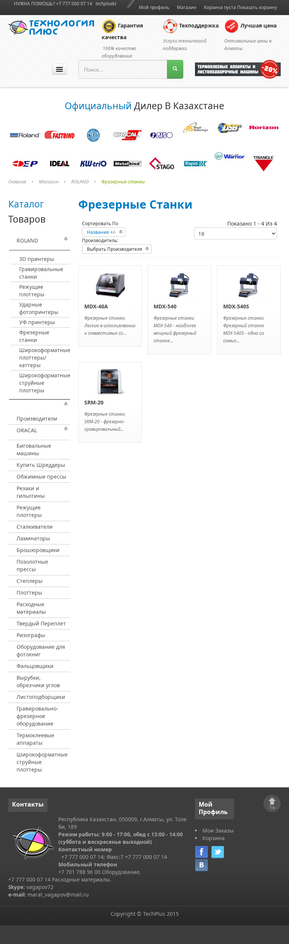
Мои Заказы (218, 830)
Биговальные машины (34, 449)
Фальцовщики (35, 665)
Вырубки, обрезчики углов (38, 681)
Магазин (186, 7)
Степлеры (30, 580)
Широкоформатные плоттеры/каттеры (44, 357)
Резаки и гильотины (31, 492)
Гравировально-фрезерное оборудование (37, 716)
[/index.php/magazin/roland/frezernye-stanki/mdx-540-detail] (179, 284)
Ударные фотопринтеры (38, 308)
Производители (37, 418)
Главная (17, 181)
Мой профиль (154, 7)
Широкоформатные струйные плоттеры (44, 383)
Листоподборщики (41, 696)
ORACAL (27, 430)
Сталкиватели (35, 526)
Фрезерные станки (34, 336)
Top (272, 807)
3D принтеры (36, 258)
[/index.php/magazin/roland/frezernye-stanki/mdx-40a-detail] (110, 284)
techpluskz (106, 3)
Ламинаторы (33, 538)
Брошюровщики (38, 550)
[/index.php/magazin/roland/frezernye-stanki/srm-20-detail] (110, 380)
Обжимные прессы (41, 476)
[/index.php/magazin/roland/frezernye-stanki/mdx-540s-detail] (248, 284)
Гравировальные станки (41, 272)
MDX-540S (236, 306)
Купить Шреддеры (41, 464)
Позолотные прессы (32, 565)
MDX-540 (165, 306)
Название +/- (101, 232)
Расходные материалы (31, 608)
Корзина (213, 838)
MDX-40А (96, 306)
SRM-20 (93, 402)
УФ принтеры (37, 322)
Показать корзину (257, 7)
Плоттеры (29, 592)
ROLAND (80, 181)
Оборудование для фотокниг (41, 650)
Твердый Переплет (41, 623)
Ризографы (31, 635)
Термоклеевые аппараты (35, 739)
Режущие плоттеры (31, 290)
